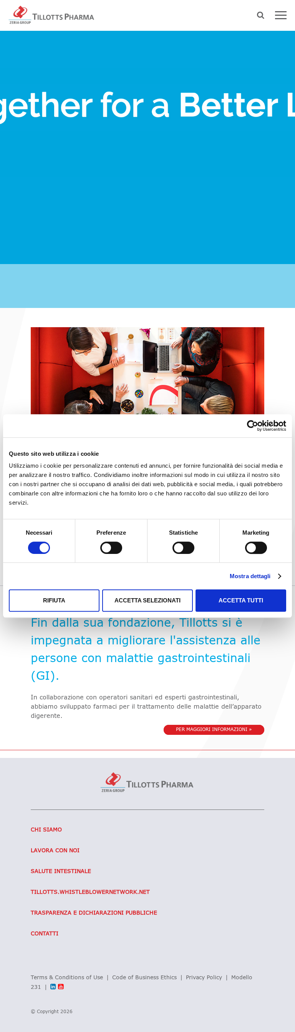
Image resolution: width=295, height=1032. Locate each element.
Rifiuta (54, 600)
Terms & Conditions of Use (67, 977)
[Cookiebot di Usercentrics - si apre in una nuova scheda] (252, 426)
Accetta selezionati (147, 600)
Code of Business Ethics (144, 977)
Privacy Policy (204, 977)
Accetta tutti (241, 600)
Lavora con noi (55, 850)
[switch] (111, 548)
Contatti (44, 934)
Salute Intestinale (61, 871)
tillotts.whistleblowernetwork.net (90, 892)
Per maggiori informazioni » (214, 730)
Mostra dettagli (250, 576)
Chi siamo (46, 830)
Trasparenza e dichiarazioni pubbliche (94, 913)
